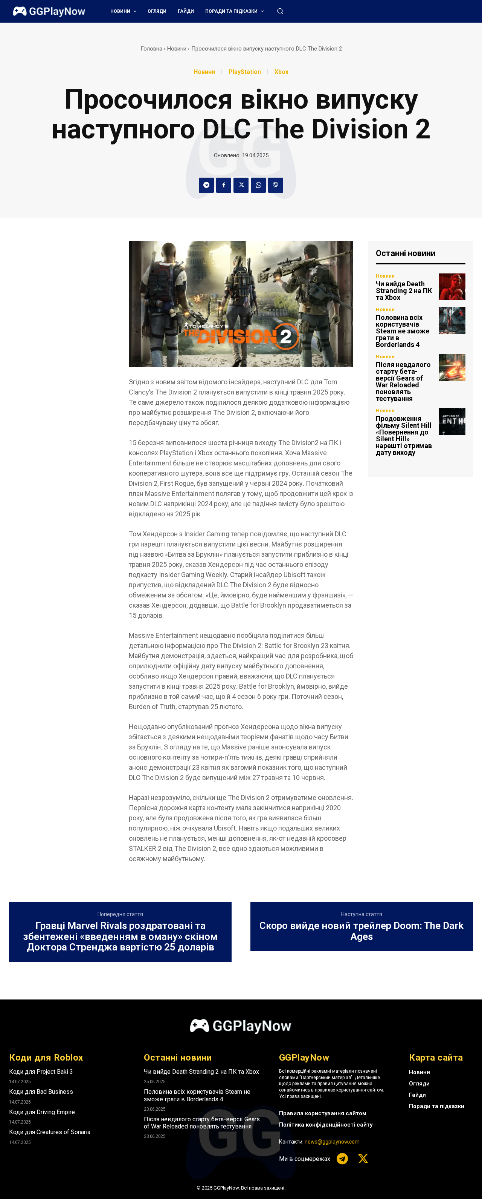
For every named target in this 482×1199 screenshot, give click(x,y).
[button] (280, 11)
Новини (176, 48)
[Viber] (275, 185)
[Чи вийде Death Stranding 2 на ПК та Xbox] (452, 286)
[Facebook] (223, 185)
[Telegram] (206, 185)
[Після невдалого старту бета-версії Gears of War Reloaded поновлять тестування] (452, 367)
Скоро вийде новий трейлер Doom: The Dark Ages (361, 931)
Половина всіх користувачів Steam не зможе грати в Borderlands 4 (402, 330)
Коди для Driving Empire (42, 1112)
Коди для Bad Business (41, 1091)
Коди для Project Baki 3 (41, 1071)
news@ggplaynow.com (332, 1142)
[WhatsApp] (258, 185)
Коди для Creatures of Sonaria (49, 1132)
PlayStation (245, 72)
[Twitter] (241, 185)
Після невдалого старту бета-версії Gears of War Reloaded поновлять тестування (403, 381)
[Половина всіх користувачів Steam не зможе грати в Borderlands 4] (452, 320)
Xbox (281, 72)
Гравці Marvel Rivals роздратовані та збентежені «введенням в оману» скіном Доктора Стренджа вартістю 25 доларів (120, 936)
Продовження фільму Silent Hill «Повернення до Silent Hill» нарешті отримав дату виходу (404, 435)
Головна (151, 48)
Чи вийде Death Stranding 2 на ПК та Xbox (404, 290)
